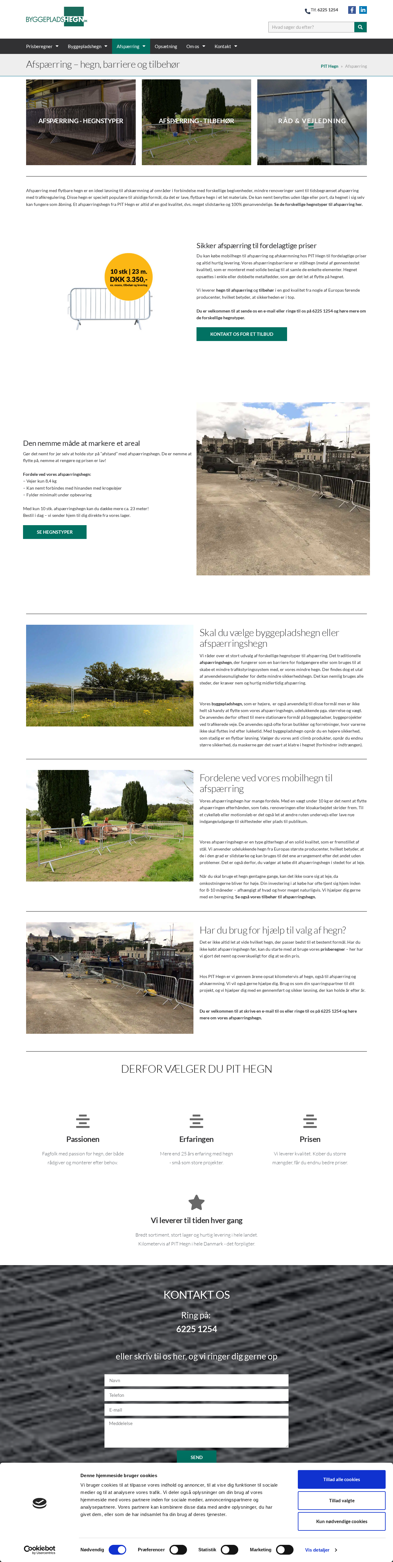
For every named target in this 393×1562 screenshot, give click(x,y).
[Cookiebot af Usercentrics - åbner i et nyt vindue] (40, 1550)
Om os (192, 46)
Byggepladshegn (84, 46)
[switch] (178, 1550)
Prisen (310, 1138)
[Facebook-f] (352, 10)
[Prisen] (310, 1121)
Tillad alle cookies (341, 1479)
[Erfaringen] (196, 1121)
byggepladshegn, (227, 703)
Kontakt (223, 46)
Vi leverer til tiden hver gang (197, 1220)
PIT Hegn (329, 66)
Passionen (82, 1138)
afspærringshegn (216, 662)
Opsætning (166, 46)
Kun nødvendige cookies (342, 1521)
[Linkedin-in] (363, 10)
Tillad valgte (342, 1500)
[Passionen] (83, 1121)
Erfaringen (196, 1138)
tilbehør (266, 290)
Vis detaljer (317, 1550)
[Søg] (360, 27)
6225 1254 (327, 9)
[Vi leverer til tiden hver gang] (196, 1202)
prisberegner (333, 949)
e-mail (269, 310)
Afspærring (128, 46)
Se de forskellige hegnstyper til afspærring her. (318, 204)
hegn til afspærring (234, 290)
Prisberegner (39, 46)
